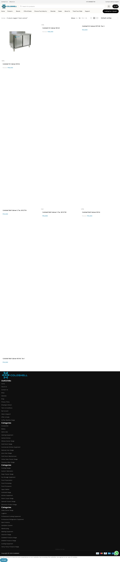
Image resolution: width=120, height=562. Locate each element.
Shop (2, 392)
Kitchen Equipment (7, 495)
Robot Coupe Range (7, 498)
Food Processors (6, 486)
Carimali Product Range (8, 501)
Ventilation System (7, 525)
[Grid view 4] (97, 18)
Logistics (4, 513)
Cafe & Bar (4, 432)
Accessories (4, 426)
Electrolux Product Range (9, 504)
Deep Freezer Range (7, 474)
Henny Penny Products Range (10, 546)
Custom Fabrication (7, 471)
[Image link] (14, 375)
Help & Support (6, 414)
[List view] (91, 18)
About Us (4, 386)
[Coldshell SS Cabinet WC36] (20, 41)
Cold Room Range (6, 444)
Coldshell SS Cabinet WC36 (11, 64)
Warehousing (5, 528)
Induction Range (6, 534)
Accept (4, 560)
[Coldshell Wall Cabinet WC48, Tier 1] (20, 289)
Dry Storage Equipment (8, 477)
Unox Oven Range (6, 453)
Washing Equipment (7, 531)
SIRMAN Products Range (8, 540)
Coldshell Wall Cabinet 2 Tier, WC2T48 (54, 212)
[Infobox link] (89, 2)
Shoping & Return (6, 405)
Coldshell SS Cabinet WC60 (51, 28)
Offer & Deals (5, 417)
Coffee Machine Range (8, 420)
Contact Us (4, 389)
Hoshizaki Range (6, 492)
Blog (2, 399)
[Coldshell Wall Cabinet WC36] (100, 141)
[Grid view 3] (94, 18)
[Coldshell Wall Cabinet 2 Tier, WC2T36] (20, 141)
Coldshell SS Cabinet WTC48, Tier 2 (93, 26)
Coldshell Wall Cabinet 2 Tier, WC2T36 (15, 210)
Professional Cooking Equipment (11, 516)
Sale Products (5, 522)
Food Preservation (6, 480)
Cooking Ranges (6, 468)
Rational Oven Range (7, 450)
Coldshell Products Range (9, 537)
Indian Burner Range (7, 510)
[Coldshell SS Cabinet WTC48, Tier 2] (100, 23)
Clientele (3, 396)
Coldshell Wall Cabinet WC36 (91, 212)
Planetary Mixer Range (8, 462)
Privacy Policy (5, 402)
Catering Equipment (7, 435)
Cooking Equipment (7, 543)
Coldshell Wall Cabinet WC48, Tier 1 (14, 358)
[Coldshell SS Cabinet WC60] (60, 23)
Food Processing (6, 483)
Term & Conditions (6, 408)
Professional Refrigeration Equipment (12, 519)
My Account (4, 411)
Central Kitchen (6, 438)
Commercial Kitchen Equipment (10, 447)
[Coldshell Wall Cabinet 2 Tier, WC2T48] (60, 141)
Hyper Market (5, 489)
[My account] (109, 6)
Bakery (3, 429)
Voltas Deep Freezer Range (9, 459)
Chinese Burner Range (7, 441)
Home (3, 18)
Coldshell (16, 553)
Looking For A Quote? (110, 11)
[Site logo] (9, 6)
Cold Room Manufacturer (9, 456)
